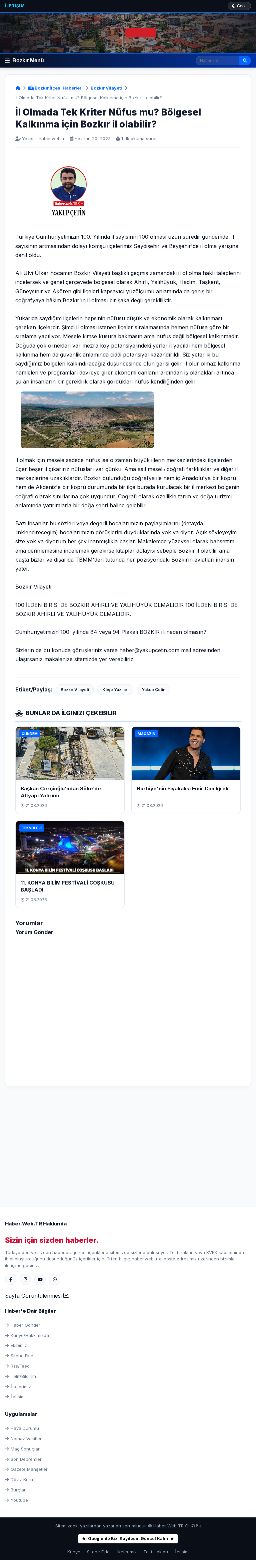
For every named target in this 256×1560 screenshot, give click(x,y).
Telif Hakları (155, 1551)
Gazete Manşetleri (30, 1469)
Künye (73, 1551)
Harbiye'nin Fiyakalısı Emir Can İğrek (183, 788)
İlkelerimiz (21, 1386)
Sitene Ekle (22, 1355)
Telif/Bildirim (23, 1376)
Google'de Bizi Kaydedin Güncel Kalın (128, 1538)
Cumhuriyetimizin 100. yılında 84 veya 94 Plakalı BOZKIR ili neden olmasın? (110, 632)
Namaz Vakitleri (27, 1438)
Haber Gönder (25, 1325)
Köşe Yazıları (115, 689)
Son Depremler (26, 1459)
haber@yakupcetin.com (149, 650)
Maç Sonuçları (26, 1448)
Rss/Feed (20, 1366)
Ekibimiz (19, 1345)
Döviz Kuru (22, 1479)
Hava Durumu (25, 1428)
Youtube (19, 1500)
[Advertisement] (128, 1142)
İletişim (15, 5)
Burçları (19, 1489)
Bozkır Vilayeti (106, 88)
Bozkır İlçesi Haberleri (58, 88)
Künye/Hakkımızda (30, 1335)
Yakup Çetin (153, 689)
